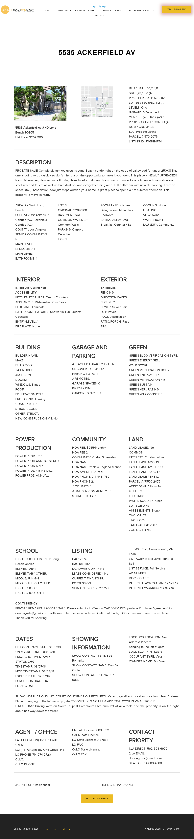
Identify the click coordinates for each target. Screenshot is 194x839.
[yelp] (67, 829)
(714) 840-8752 (177, 9)
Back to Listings (97, 798)
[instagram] (63, 829)
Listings (106, 10)
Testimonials (63, 10)
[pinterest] (58, 829)
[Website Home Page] (29, 9)
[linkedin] (54, 829)
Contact (99, 15)
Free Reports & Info (140, 10)
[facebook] (46, 829)
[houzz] (72, 829)
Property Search (86, 10)
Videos (119, 10)
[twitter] (50, 829)
